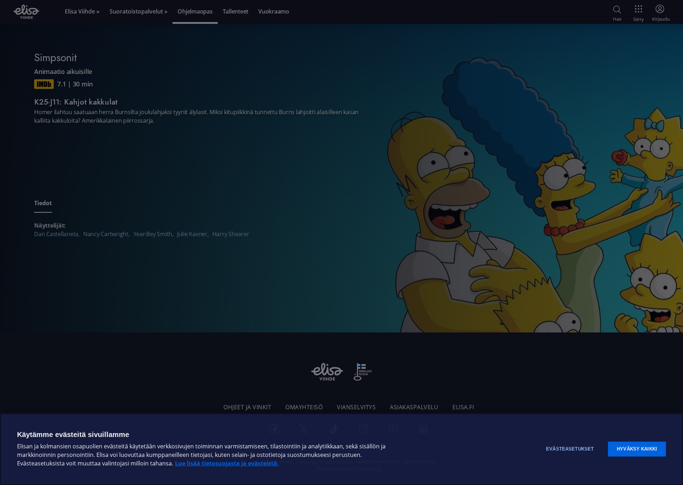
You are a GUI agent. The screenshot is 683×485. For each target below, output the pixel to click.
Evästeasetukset (570, 449)
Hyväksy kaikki (637, 449)
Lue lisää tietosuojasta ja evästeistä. (227, 463)
